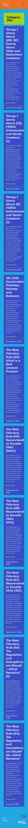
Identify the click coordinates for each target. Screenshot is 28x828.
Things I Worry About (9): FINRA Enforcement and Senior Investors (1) (15, 209)
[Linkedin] (22, 816)
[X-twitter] (25, 816)
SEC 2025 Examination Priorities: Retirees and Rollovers (15, 287)
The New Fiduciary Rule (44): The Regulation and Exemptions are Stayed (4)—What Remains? (14, 742)
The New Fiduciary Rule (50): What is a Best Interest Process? (13, 360)
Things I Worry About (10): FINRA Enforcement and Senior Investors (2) (15, 129)
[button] (23, 4)
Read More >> (11, 103)
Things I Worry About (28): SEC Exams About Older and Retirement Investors (14, 44)
